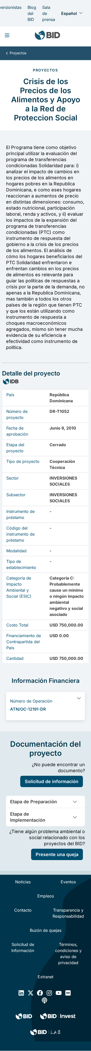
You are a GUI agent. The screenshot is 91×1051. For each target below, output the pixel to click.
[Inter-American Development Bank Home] (47, 36)
